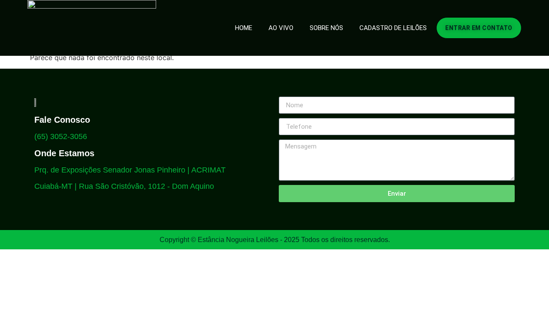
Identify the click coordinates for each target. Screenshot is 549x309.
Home (243, 28)
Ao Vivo (280, 28)
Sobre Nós (326, 28)
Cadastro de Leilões (393, 28)
